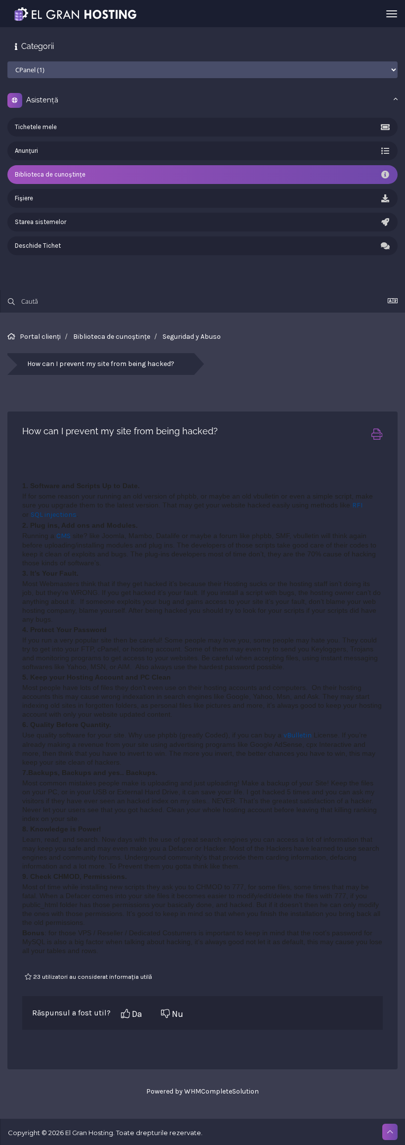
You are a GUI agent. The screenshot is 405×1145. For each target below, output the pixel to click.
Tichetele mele (36, 127)
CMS (63, 536)
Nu (176, 1013)
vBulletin (298, 735)
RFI (357, 505)
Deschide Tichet (38, 245)
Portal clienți (40, 336)
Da (136, 1013)
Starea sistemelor (40, 222)
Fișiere (24, 198)
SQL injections (54, 514)
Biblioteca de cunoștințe (50, 174)
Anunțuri (26, 150)
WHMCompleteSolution (221, 1091)
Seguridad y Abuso (191, 336)
